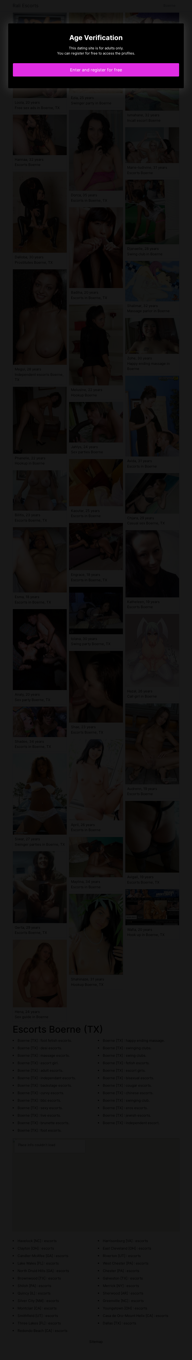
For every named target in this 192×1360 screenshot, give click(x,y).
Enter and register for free (96, 69)
